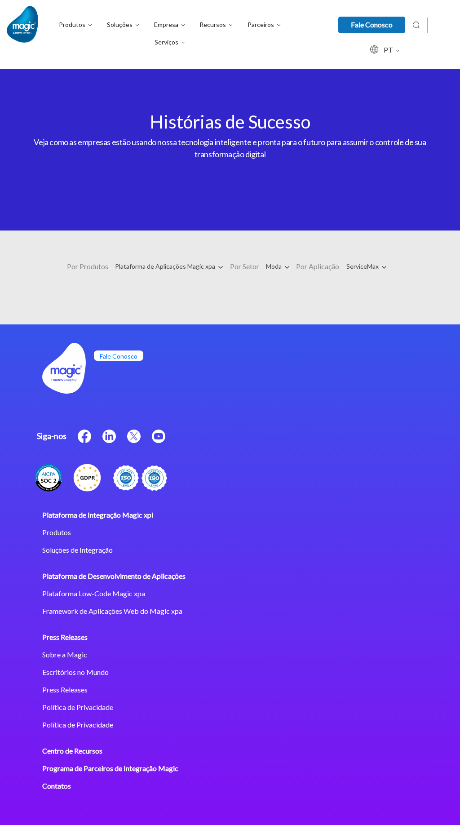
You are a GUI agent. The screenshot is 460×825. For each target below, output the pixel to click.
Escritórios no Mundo (75, 672)
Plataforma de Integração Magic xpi (97, 514)
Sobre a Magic (64, 654)
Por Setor (244, 266)
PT (389, 49)
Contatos (56, 785)
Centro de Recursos (72, 750)
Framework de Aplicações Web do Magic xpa (112, 611)
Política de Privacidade (77, 707)
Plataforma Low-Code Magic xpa (93, 593)
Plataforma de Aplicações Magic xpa (166, 266)
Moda (274, 266)
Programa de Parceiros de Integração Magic (110, 768)
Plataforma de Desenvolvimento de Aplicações (114, 576)
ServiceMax (363, 266)
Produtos (56, 532)
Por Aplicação (317, 266)
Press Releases (65, 637)
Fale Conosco (372, 24)
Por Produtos (87, 266)
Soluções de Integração (77, 550)
